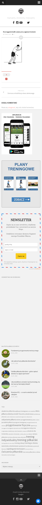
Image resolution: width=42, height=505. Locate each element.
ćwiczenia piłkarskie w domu (31, 452)
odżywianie (29, 417)
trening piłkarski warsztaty (8, 443)
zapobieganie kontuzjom (15, 449)
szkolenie (24, 431)
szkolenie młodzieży (13, 434)
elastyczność (13, 414)
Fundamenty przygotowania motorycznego (25, 351)
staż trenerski (18, 431)
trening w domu (31, 443)
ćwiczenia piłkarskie (12, 451)
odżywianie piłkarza (9, 419)
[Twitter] (28, 22)
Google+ (21, 494)
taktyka (30, 434)
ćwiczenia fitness (29, 449)
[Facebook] (13, 22)
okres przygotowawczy (24, 420)
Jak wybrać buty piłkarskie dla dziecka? (23, 361)
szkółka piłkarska (24, 434)
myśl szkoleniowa (11, 417)
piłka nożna (36, 420)
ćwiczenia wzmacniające (8, 455)
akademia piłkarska (8, 411)
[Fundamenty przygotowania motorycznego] (6, 353)
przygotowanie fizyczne (18, 425)
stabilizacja (11, 431)
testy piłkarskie (22, 437)
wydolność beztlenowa (26, 446)
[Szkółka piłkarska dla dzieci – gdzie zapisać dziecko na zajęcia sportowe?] (6, 374)
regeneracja (33, 425)
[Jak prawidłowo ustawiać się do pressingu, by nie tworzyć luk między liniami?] (6, 385)
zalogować (11, 107)
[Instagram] (17, 22)
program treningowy (20, 422)
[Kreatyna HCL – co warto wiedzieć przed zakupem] (6, 395)
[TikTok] (24, 23)
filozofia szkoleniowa (26, 414)
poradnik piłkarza (8, 422)
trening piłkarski (27, 440)
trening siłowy (19, 443)
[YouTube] (21, 22)
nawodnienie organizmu (20, 417)
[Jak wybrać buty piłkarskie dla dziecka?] (6, 364)
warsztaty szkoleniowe (10, 446)
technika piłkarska (12, 437)
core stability (31, 411)
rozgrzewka (5, 431)
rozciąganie (4, 428)
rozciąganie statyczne (28, 428)
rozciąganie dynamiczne (13, 428)
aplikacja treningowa (21, 411)
